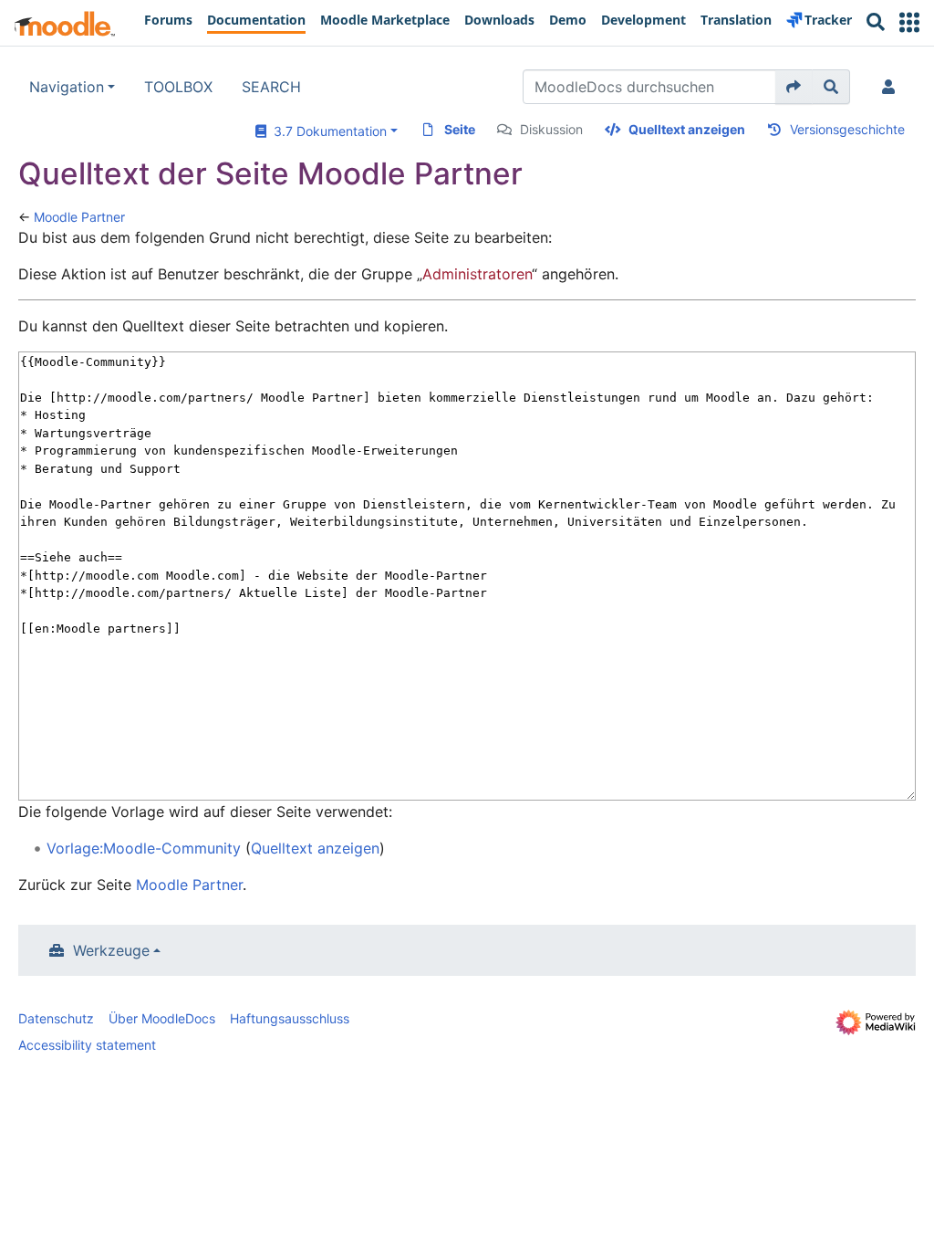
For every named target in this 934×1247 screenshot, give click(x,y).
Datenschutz (56, 1018)
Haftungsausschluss (289, 1018)
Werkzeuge (111, 950)
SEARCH (271, 87)
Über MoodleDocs (162, 1018)
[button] (909, 22)
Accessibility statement (87, 1045)
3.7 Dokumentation (326, 131)
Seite (459, 129)
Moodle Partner (79, 217)
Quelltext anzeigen (686, 129)
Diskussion (551, 129)
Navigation (66, 87)
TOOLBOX (178, 87)
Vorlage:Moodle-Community (144, 848)
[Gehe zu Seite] (794, 86)
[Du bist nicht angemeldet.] (892, 86)
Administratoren (477, 274)
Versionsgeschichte (847, 129)
